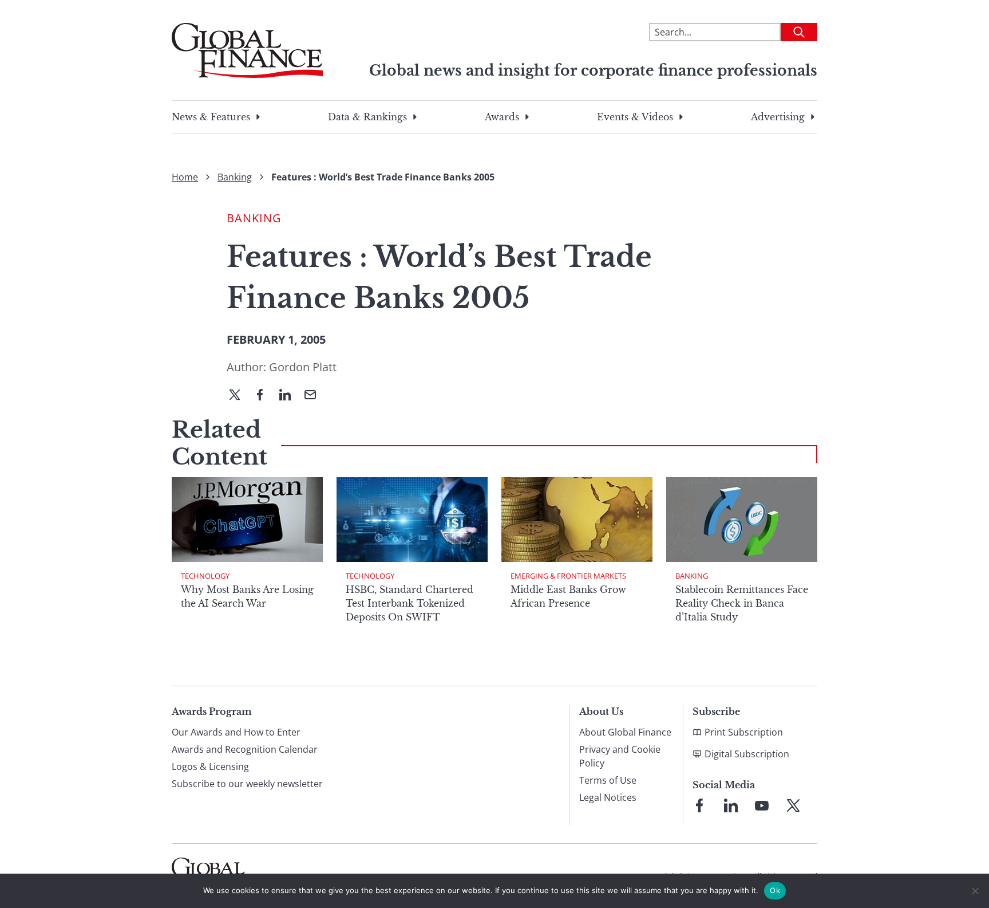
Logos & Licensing (210, 766)
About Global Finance (625, 732)
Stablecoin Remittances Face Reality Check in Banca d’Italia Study (741, 603)
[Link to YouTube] (762, 805)
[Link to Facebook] (699, 805)
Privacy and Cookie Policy (619, 756)
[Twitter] (239, 396)
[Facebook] (264, 396)
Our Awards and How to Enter (236, 732)
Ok (775, 890)
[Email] (314, 396)
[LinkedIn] (289, 396)
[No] (974, 891)
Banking (234, 177)
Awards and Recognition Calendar (245, 749)
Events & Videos (635, 117)
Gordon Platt (303, 367)
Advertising (778, 117)
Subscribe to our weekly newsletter (247, 783)
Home (185, 177)
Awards (502, 117)
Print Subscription (744, 732)
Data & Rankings (367, 117)
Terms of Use (607, 780)
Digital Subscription (747, 754)
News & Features (211, 117)
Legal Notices (607, 797)
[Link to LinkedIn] (731, 805)
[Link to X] (793, 805)
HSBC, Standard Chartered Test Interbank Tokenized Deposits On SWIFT (409, 603)
